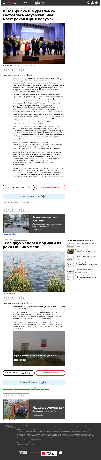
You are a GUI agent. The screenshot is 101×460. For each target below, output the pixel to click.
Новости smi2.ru (9, 234)
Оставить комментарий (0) (50, 187)
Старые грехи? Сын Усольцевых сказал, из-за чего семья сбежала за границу (86, 277)
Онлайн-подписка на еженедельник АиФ (50, 426)
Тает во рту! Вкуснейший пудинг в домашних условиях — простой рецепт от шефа (85, 251)
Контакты (68, 426)
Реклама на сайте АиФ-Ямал (26, 426)
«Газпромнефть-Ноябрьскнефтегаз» (26, 65)
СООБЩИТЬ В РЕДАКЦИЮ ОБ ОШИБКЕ (84, 426)
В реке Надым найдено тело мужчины (35, 356)
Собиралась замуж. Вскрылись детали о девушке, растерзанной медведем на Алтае (85, 271)
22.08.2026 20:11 (7, 240)
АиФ (17, 293)
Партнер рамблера (34, 452)
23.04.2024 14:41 (7, 8)
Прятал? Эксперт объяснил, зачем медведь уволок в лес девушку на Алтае (85, 258)
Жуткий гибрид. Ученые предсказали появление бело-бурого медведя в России (86, 264)
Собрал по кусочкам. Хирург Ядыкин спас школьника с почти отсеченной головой (86, 245)
